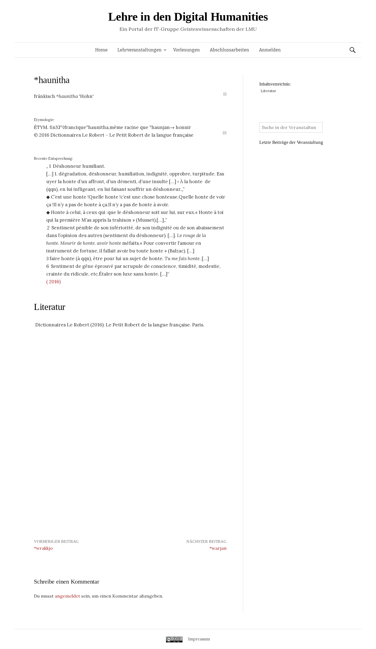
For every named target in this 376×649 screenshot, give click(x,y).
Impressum (199, 639)
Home (101, 50)
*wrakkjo (43, 548)
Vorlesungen (186, 50)
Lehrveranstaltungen (140, 50)
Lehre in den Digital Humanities (188, 16)
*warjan (218, 548)
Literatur (49, 307)
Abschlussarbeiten (229, 50)
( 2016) (53, 282)
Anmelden (270, 50)
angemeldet (67, 596)
